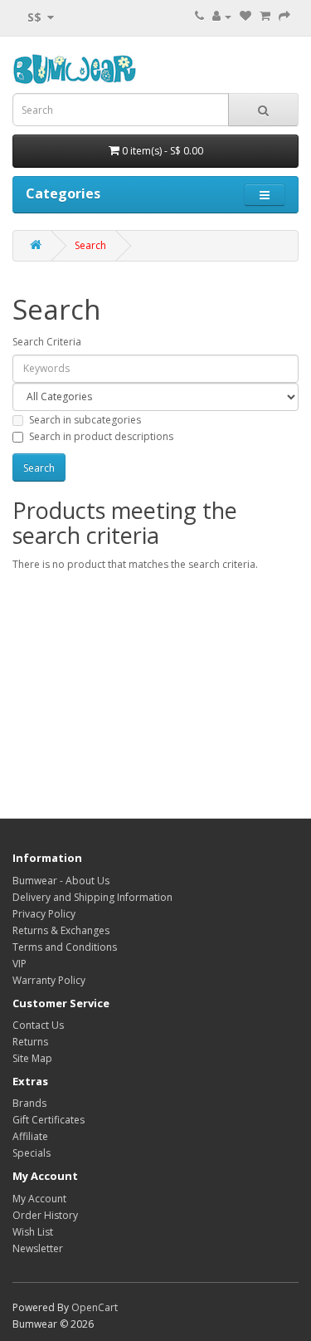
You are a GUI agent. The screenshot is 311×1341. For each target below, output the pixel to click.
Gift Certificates (48, 1120)
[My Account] (221, 16)
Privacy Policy (43, 914)
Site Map (32, 1058)
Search (90, 245)
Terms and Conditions (64, 947)
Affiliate (30, 1136)
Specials (31, 1153)
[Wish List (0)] (245, 16)
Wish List (32, 1232)
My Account (39, 1199)
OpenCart (94, 1307)
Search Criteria (46, 342)
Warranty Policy (48, 980)
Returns (30, 1042)
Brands (29, 1103)
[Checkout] (284, 16)
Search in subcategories (85, 420)
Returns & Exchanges (60, 930)
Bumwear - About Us (60, 881)
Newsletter (37, 1248)
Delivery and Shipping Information (92, 897)
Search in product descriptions (101, 436)
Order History (45, 1215)
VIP (19, 964)
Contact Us (38, 1025)
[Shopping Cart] (265, 16)
